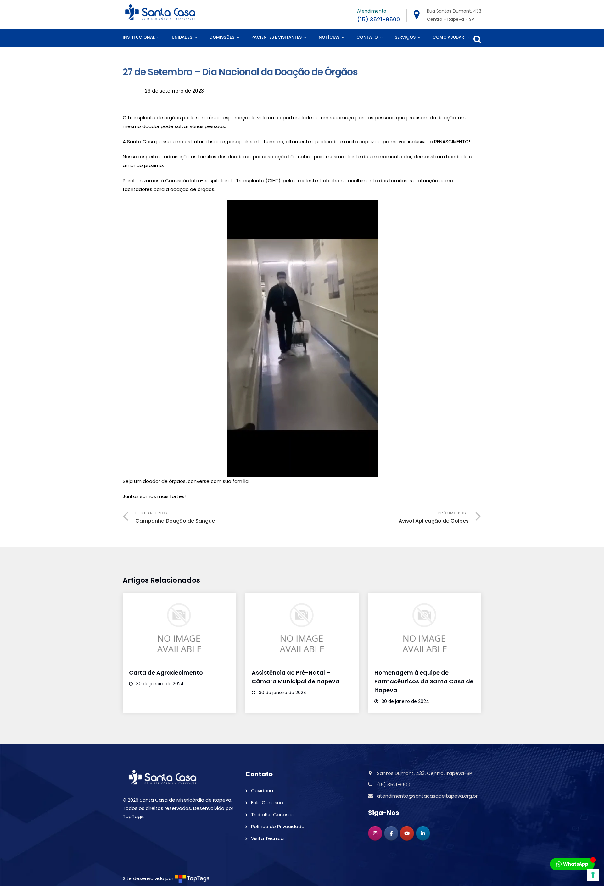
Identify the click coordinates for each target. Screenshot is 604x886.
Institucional (139, 37)
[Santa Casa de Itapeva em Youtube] (407, 833)
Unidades (182, 37)
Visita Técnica (267, 838)
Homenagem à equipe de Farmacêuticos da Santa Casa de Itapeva (423, 681)
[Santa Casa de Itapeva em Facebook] (391, 833)
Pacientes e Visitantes (276, 37)
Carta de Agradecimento (166, 672)
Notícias (329, 37)
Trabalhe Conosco (272, 814)
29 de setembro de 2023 (174, 90)
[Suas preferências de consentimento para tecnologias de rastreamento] (593, 875)
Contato (367, 37)
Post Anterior (175, 517)
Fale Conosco (267, 802)
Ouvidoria (262, 790)
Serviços (405, 37)
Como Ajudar (448, 37)
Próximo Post (434, 517)
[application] (302, 338)
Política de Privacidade (278, 826)
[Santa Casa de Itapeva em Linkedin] (423, 833)
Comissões (221, 37)
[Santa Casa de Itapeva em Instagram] (375, 833)
